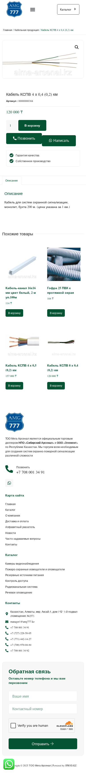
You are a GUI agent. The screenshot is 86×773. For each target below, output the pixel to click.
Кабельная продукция (27, 30)
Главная (7, 30)
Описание (11, 180)
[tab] (11, 180)
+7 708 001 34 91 (30, 472)
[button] (33, 9)
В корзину (32, 125)
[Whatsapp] (9, 483)
